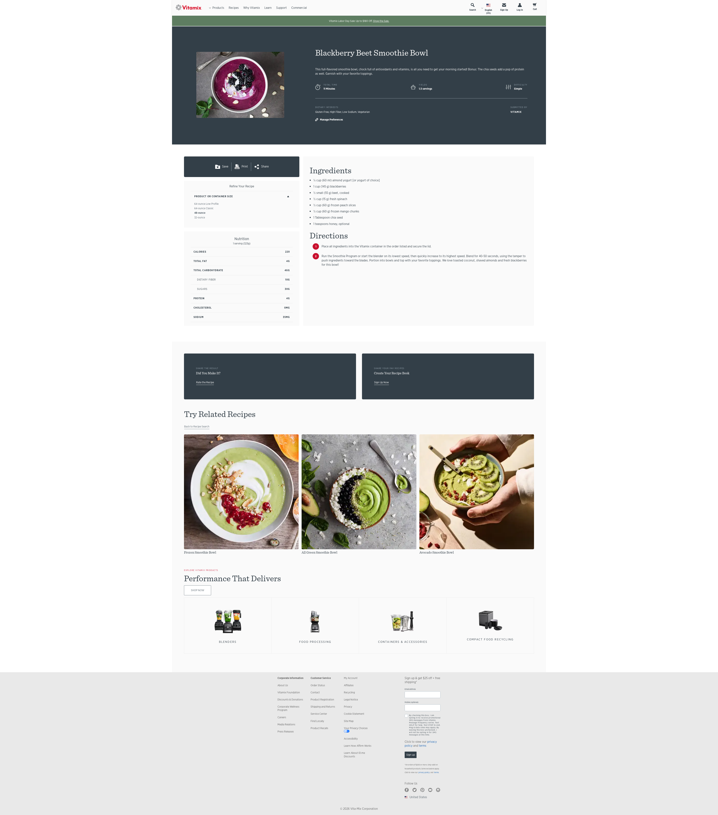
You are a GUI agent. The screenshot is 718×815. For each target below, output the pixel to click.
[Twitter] (414, 790)
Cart (535, 9)
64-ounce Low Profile (206, 203)
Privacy (348, 706)
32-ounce (199, 217)
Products (218, 8)
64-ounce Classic (204, 208)
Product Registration (322, 699)
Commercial (299, 8)
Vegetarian (364, 112)
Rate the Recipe (205, 382)
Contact (315, 692)
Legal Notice (351, 699)
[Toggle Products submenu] (210, 7)
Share (265, 166)
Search (472, 9)
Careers (281, 717)
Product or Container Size (213, 196)
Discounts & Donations (290, 699)
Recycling (349, 692)
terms (422, 746)
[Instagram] (438, 790)
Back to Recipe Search (196, 426)
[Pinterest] (422, 790)
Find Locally (317, 721)
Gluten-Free (322, 112)
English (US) (488, 12)
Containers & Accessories (403, 642)
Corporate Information (290, 678)
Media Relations (286, 724)
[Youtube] (430, 790)
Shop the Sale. (381, 21)
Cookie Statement (354, 713)
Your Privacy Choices (356, 728)
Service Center (319, 713)
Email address (410, 689)
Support (281, 8)
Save (225, 166)
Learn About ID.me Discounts (354, 754)
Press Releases (285, 731)
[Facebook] (407, 790)
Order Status (318, 685)
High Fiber (335, 112)
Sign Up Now (381, 382)
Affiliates (349, 685)
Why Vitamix (251, 8)
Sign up (410, 754)
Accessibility (351, 738)
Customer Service (321, 678)
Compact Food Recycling (490, 639)
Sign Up (504, 9)
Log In (520, 9)
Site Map (349, 721)
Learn (268, 8)
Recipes (234, 8)
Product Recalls (319, 728)
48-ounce (199, 212)
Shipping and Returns (323, 706)
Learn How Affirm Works (357, 745)
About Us (282, 685)
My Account (351, 678)
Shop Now (197, 590)
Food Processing (315, 642)
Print (245, 166)
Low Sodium (349, 112)
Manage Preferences (331, 119)
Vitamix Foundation (288, 692)
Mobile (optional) (411, 702)
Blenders (228, 642)
